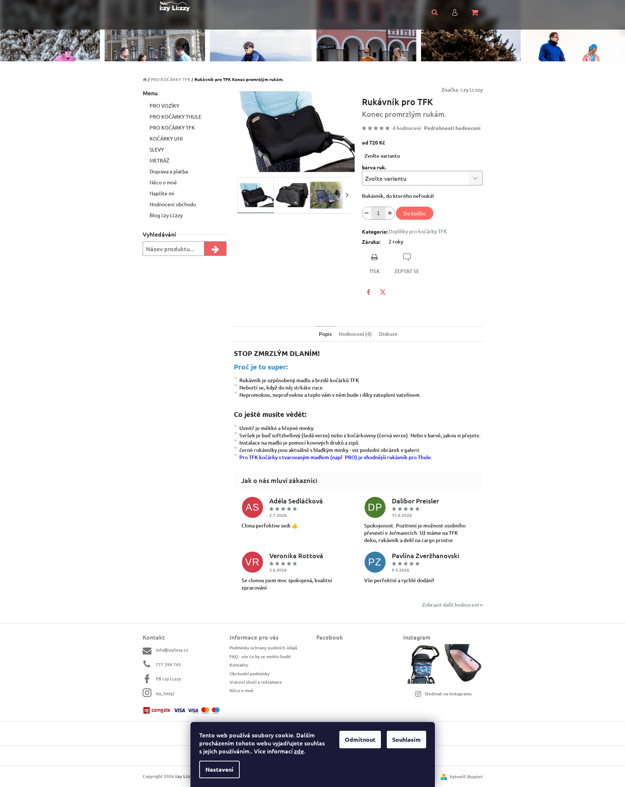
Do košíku (415, 213)
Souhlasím (406, 739)
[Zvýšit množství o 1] (390, 213)
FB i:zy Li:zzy (168, 679)
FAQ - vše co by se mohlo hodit (260, 656)
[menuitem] (185, 105)
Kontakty (238, 665)
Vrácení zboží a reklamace (255, 682)
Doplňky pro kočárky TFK (418, 231)
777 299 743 (168, 664)
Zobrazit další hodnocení (450, 604)
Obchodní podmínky (249, 674)
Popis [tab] (325, 333)
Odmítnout (360, 739)
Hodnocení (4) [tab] (355, 333)
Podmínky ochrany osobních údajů (263, 648)
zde (299, 751)
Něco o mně (241, 690)
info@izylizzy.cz (172, 650)
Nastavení (219, 769)
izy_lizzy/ (165, 693)
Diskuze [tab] (388, 333)
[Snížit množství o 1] (366, 213)
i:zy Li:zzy (471, 89)
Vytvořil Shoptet (466, 776)
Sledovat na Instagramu (448, 694)
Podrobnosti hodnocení (452, 127)
